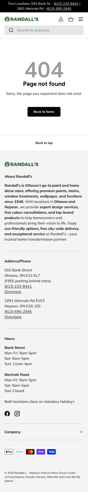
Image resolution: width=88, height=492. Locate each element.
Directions (13, 291)
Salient (9, 481)
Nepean (19, 477)
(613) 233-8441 (66, 4)
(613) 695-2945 (58, 9)
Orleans (41, 477)
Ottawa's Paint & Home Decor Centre (52, 472)
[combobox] (44, 30)
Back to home (44, 112)
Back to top (44, 143)
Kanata (30, 477)
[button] (71, 19)
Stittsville (52, 477)
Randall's (20, 472)
